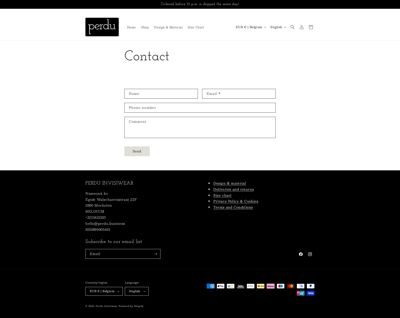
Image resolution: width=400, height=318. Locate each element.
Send (137, 151)
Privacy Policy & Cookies (235, 201)
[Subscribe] (155, 254)
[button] (292, 27)
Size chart (222, 195)
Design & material (229, 183)
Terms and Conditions (233, 207)
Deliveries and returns (233, 189)
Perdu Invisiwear (107, 306)
